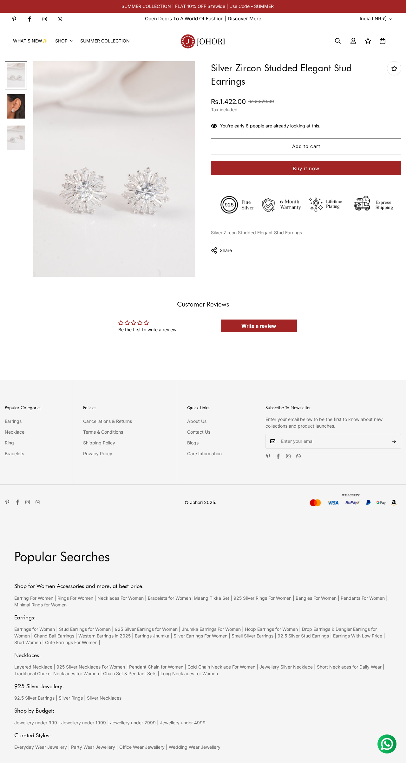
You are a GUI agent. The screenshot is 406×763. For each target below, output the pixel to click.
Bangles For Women (317, 598)
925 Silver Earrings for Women (146, 629)
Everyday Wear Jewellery (40, 747)
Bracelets (14, 453)
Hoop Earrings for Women (271, 629)
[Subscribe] (394, 441)
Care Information (204, 453)
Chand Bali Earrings (54, 635)
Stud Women (27, 642)
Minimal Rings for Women (40, 604)
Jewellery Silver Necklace (286, 666)
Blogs (193, 442)
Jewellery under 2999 (133, 722)
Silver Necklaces (104, 698)
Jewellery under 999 (35, 722)
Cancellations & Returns (107, 421)
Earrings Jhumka (152, 635)
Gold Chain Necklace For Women (221, 666)
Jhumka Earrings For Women (211, 629)
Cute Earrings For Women (71, 642)
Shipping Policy (99, 442)
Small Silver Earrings (252, 635)
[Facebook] (29, 19)
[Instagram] (44, 19)
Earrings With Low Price (357, 635)
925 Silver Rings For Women (262, 598)
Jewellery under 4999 (183, 722)
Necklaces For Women (120, 598)
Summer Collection (105, 40)
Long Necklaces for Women (189, 673)
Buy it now (306, 168)
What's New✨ (30, 40)
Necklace (14, 432)
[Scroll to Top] (393, 728)
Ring (9, 442)
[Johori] (203, 40)
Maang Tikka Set (211, 598)
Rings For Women (75, 598)
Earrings (13, 421)
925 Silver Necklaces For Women (90, 666)
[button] (382, 41)
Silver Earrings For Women (200, 635)
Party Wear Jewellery (93, 747)
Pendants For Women (363, 598)
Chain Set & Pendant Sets (129, 673)
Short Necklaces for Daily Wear (349, 666)
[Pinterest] (14, 19)
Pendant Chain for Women (156, 666)
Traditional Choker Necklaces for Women (56, 673)
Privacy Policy (97, 453)
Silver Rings (71, 698)
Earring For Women (33, 598)
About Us (196, 421)
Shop (61, 40)
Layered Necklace (33, 666)
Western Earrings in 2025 (104, 635)
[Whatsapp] (60, 19)
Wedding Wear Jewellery (194, 747)
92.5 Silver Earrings (34, 698)
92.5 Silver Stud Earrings (303, 635)
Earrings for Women (34, 629)
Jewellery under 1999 (83, 722)
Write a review (258, 326)
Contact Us (198, 432)
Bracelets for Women (169, 598)
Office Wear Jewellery (142, 747)
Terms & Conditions (103, 432)
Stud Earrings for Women (85, 629)
